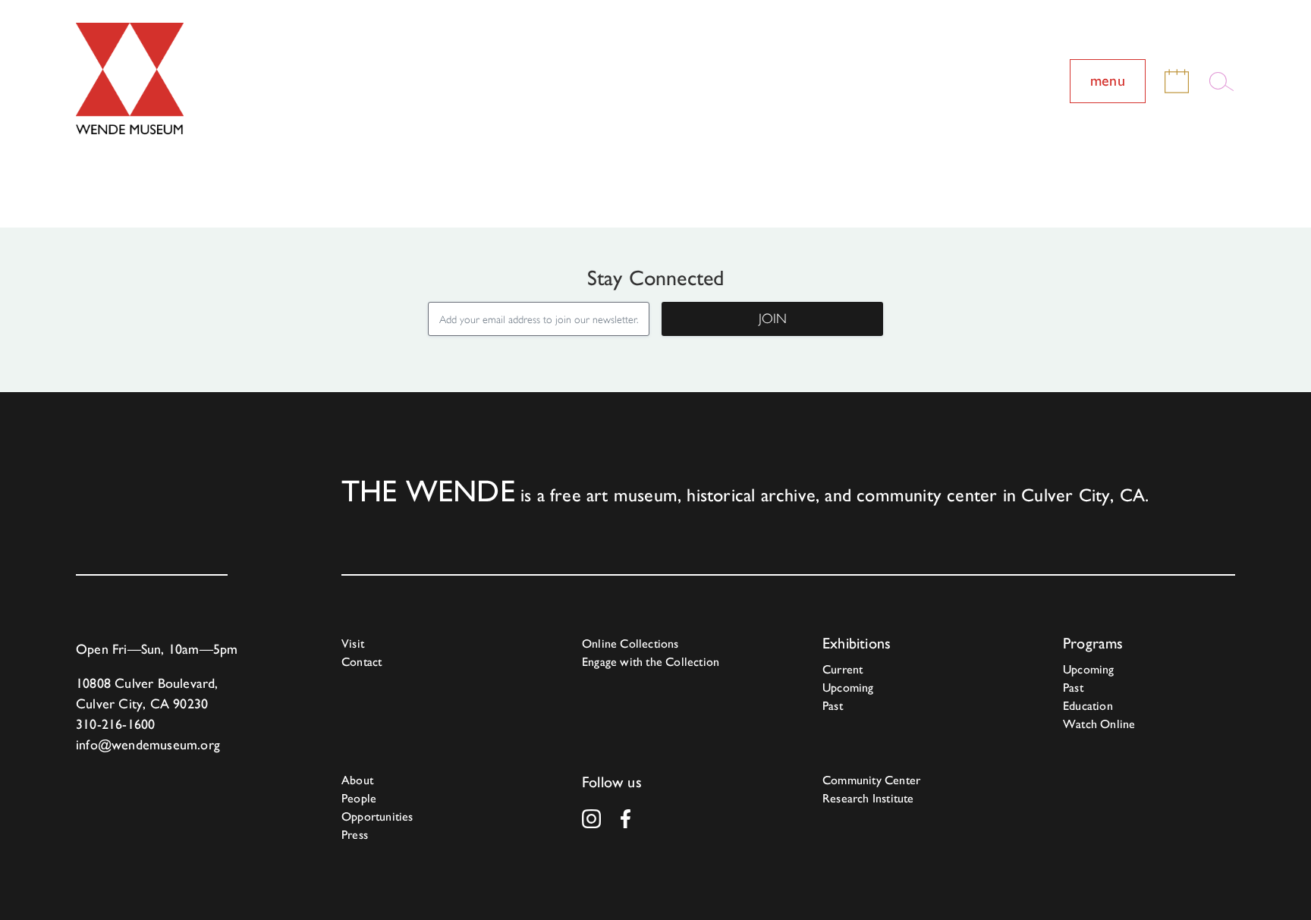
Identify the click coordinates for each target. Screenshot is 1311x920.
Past (832, 706)
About (357, 780)
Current (842, 669)
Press (354, 834)
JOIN (773, 318)
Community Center (871, 780)
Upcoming (848, 687)
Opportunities (377, 816)
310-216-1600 (115, 724)
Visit (352, 643)
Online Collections (630, 643)
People (358, 798)
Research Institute (868, 798)
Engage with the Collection (650, 662)
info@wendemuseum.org (148, 744)
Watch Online (1099, 724)
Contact (361, 662)
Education (1088, 706)
